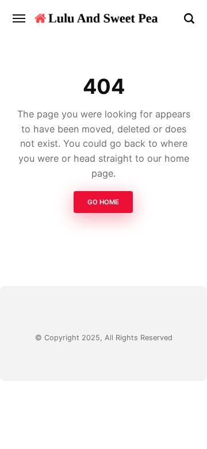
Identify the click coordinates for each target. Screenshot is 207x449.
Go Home (104, 203)
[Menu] (19, 18)
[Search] (189, 18)
